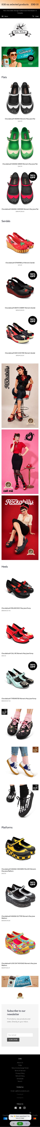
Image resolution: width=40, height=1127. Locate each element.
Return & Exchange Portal (20, 1068)
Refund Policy (20, 1076)
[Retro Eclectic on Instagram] (24, 1108)
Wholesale (20, 1078)
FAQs (20, 1065)
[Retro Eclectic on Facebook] (16, 1108)
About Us (20, 1062)
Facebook (20, 1094)
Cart (36, 16)
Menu (6, 16)
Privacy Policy (20, 1073)
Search (20, 1081)
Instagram (20, 1097)
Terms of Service (20, 1070)
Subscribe (13, 1040)
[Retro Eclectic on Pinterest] (20, 1108)
